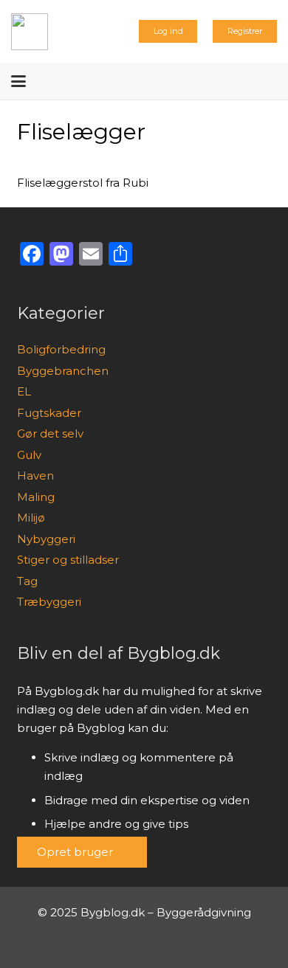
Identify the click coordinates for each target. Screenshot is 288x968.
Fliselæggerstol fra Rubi (82, 183)
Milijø (31, 518)
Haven (35, 476)
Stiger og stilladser (68, 560)
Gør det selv (50, 433)
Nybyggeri (46, 539)
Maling (36, 497)
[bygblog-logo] (29, 31)
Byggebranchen (63, 371)
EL (24, 391)
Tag (27, 581)
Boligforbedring (61, 349)
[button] (18, 81)
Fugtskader (49, 413)
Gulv (29, 455)
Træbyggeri (49, 602)
